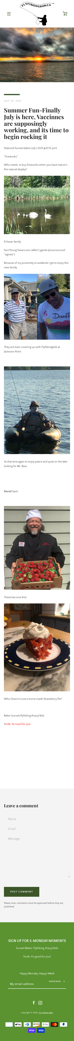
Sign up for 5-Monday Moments (37, 941)
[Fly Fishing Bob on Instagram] (40, 1002)
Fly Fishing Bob (46, 1013)
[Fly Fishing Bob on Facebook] (34, 1002)
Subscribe (55, 981)
